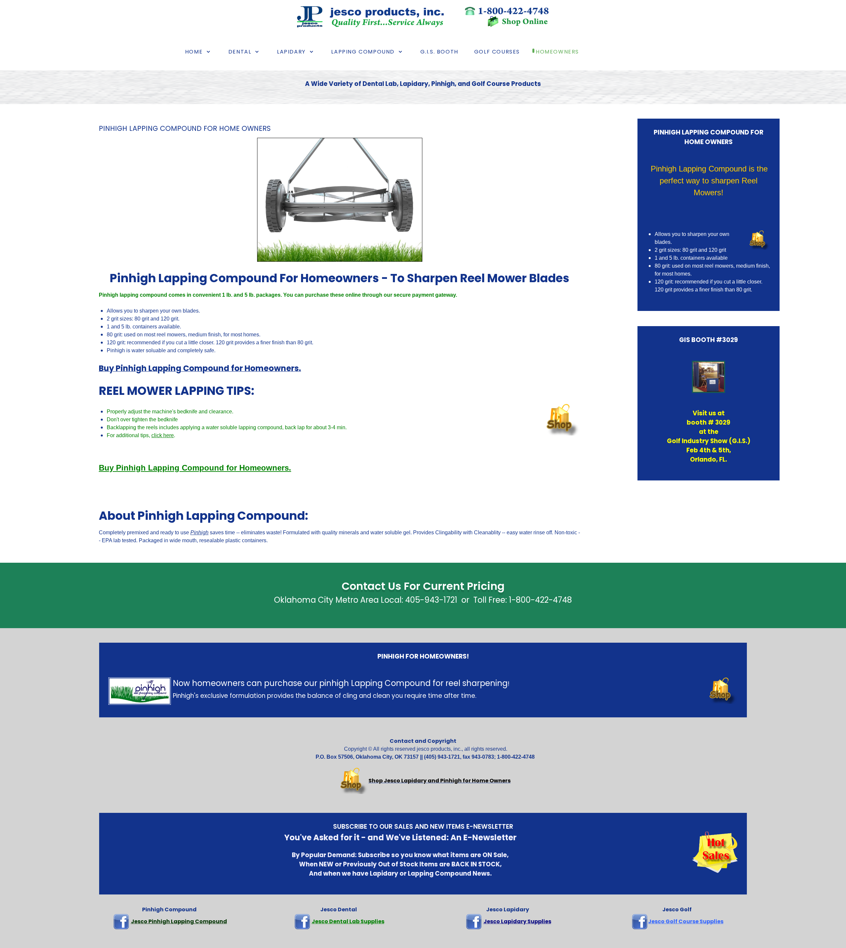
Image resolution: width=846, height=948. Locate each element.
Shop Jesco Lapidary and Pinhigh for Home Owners (439, 780)
